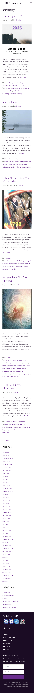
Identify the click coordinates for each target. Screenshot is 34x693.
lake (13, 162)
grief (29, 261)
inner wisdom (22, 368)
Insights (6, 646)
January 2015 (6, 572)
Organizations (9, 637)
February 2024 (7, 488)
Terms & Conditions (15, 685)
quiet (25, 164)
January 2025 (6, 467)
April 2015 (5, 563)
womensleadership (16, 94)
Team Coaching (7, 604)
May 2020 (5, 524)
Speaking (6, 643)
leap (14, 371)
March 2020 (6, 527)
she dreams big (7, 91)
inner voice (14, 368)
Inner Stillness (9, 102)
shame (26, 266)
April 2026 (5, 455)
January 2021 (6, 509)
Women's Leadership (19, 85)
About (5, 634)
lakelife (17, 162)
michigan (23, 162)
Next (8, 441)
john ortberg (13, 264)
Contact (6, 649)
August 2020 (6, 518)
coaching (7, 88)
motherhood (19, 266)
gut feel (25, 363)
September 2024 (8, 470)
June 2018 (5, 542)
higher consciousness (14, 366)
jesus (10, 371)
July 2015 (5, 557)
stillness (18, 167)
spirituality (16, 91)
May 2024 (5, 479)
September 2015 (7, 551)
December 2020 (7, 512)
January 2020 (6, 530)
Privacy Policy (26, 685)
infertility (5, 264)
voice (11, 376)
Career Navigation (10, 83)
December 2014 (7, 575)
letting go (26, 88)
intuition (5, 371)
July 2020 (5, 521)
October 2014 (6, 578)
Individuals (7, 640)
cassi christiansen (10, 261)
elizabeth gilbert (22, 261)
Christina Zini (11, 616)
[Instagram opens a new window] (14, 628)
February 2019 (6, 536)
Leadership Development (10, 601)
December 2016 (7, 548)
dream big (15, 360)
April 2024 (5, 482)
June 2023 (5, 494)
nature (21, 164)
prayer (28, 374)
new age (23, 374)
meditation (19, 371)
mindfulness (6, 374)
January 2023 (6, 500)
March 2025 (6, 461)
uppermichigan (26, 167)
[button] (30, 3)
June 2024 (5, 476)
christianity (7, 360)
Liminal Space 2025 (12, 16)
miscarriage (10, 266)
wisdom (16, 376)
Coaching (20, 83)
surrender (13, 269)
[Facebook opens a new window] (10, 628)
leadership (14, 88)
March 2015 (6, 566)
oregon (19, 427)
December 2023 (7, 491)
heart (4, 366)
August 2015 (6, 554)
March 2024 (6, 485)
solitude (5, 167)
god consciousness (16, 363)
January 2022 (6, 506)
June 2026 (5, 452)
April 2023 (5, 497)
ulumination (20, 430)
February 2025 (7, 464)
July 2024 (5, 473)
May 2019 (5, 533)
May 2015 (5, 560)
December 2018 (7, 539)
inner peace (6, 368)
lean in (20, 88)
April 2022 (5, 503)
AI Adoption (6, 593)
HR (24, 424)
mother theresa (13, 164)
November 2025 (7, 458)
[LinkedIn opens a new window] (5, 628)
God (20, 360)
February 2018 (6, 545)
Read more (22, 77)
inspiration (7, 162)
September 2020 (8, 515)
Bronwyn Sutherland (22, 687)
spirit (6, 430)
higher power (25, 366)
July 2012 (5, 581)
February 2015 (6, 569)
